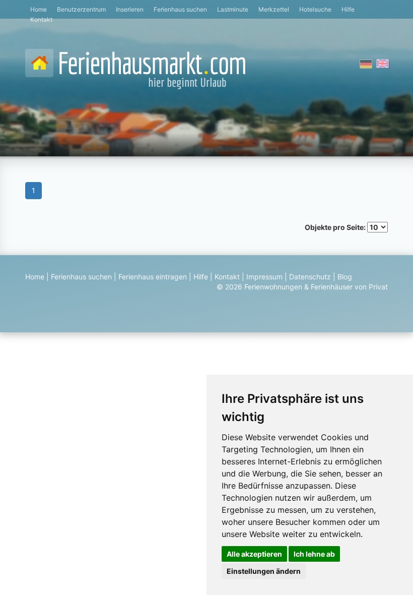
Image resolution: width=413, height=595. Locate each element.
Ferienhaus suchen (180, 9)
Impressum (264, 276)
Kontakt (41, 19)
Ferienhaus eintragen (152, 276)
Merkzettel (273, 9)
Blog (344, 276)
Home (38, 9)
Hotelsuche (315, 9)
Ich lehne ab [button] (314, 554)
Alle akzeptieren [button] (254, 554)
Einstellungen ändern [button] (264, 571)
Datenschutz (310, 276)
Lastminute (232, 9)
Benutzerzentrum (81, 9)
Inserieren (130, 9)
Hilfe (348, 9)
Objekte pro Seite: (336, 227)
